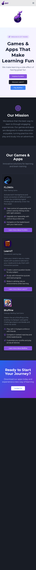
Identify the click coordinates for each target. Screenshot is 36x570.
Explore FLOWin (18, 76)
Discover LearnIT (18, 82)
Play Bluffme (18, 88)
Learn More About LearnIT (18, 289)
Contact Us (18, 388)
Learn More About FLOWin (18, 230)
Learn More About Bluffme (18, 348)
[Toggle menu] (33, 3)
